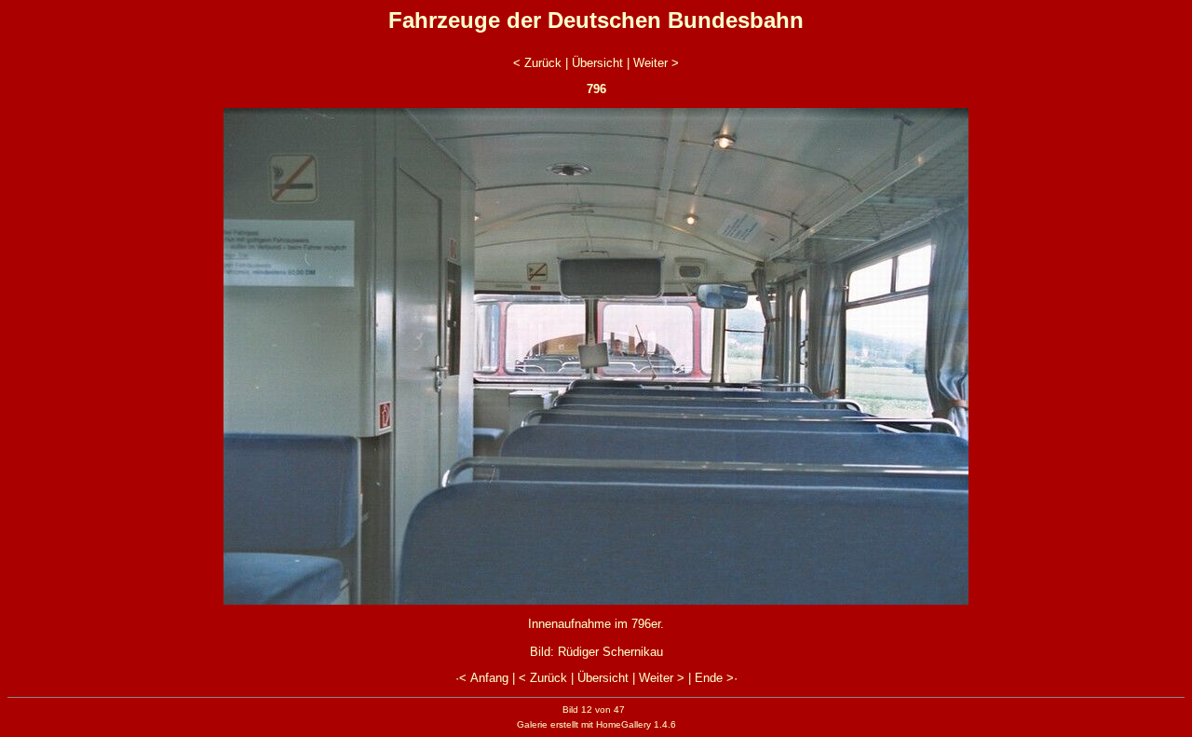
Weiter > (656, 63)
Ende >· (716, 678)
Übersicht (597, 63)
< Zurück (537, 63)
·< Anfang (481, 678)
